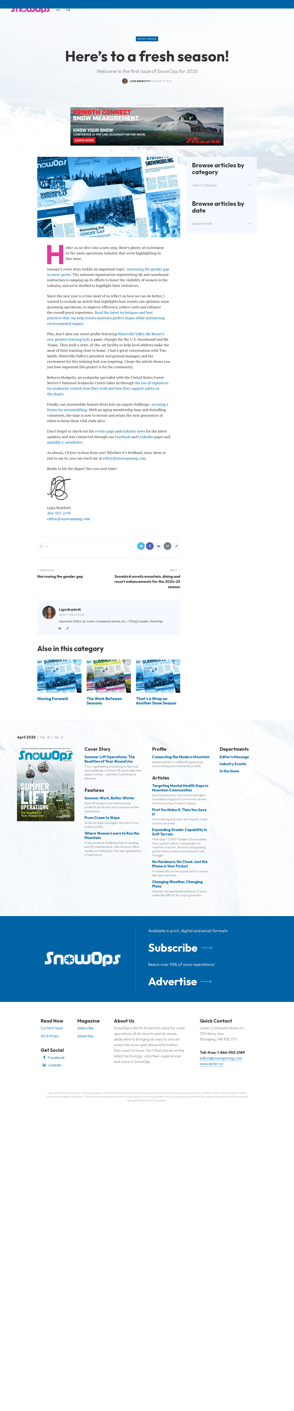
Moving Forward (52, 698)
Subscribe (173, 947)
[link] (67, 628)
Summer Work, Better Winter (110, 798)
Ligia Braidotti (70, 610)
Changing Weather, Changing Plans (177, 884)
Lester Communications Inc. (88, 1092)
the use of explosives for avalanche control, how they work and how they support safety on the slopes (107, 388)
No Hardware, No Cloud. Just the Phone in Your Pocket (180, 864)
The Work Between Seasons (104, 700)
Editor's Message (147, 39)
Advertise (172, 981)
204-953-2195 (59, 513)
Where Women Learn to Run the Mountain (112, 835)
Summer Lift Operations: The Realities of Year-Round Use (110, 759)
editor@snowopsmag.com (124, 458)
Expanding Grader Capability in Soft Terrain (179, 832)
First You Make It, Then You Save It (179, 812)
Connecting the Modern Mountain (180, 757)
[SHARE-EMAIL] (167, 546)
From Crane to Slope (102, 818)
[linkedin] (60, 628)
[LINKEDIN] (158, 546)
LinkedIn (145, 436)
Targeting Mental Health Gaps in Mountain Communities (180, 788)
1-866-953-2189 (231, 1052)
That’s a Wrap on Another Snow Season (156, 700)
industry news (133, 431)
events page (105, 431)
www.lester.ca (211, 1063)
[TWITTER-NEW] (141, 546)
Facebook (122, 436)
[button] (58, 9)
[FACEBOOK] (150, 546)
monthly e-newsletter (64, 442)
